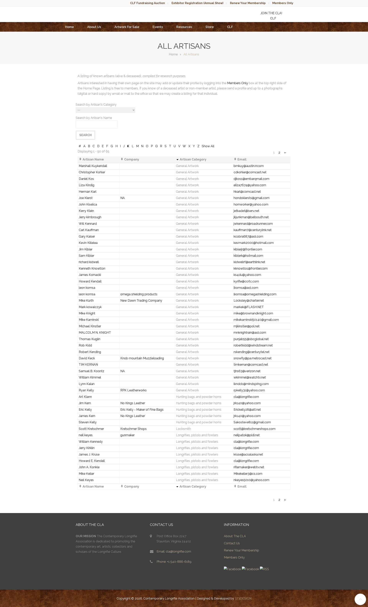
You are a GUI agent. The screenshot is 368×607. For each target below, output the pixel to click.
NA (122, 198)
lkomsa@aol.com (246, 288)
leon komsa (87, 288)
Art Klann (85, 397)
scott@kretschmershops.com (254, 429)
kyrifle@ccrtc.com (246, 281)
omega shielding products (138, 294)
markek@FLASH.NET (249, 307)
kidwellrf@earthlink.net (249, 262)
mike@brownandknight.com (253, 313)
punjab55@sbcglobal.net (251, 339)
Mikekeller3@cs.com (248, 473)
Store (209, 27)
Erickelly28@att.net (247, 409)
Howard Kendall (90, 281)
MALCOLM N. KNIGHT (95, 332)
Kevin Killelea (88, 243)
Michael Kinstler (90, 326)
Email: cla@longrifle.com (174, 551)
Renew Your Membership (248, 3)
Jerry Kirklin (86, 448)
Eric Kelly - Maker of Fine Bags (141, 409)
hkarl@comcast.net (247, 191)
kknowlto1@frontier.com (251, 268)
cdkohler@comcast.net (250, 172)
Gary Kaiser (87, 236)
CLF (230, 27)
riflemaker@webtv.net (249, 467)
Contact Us (232, 543)
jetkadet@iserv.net (246, 211)
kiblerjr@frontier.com (248, 249)
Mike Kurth (86, 300)
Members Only (282, 3)
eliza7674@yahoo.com (250, 185)
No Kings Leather (132, 403)
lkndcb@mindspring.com (251, 384)
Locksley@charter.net (249, 300)
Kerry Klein (86, 211)
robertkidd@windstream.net (253, 345)
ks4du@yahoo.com (247, 275)
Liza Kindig (86, 185)
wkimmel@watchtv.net (250, 377)
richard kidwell (89, 262)
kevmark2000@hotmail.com (254, 243)
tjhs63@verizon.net (247, 371)
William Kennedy (91, 441)
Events (158, 27)
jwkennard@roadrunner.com (253, 223)
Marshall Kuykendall (93, 166)
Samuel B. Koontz (91, 371)
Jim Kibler (85, 249)
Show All (208, 146)
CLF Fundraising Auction (147, 3)
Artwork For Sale (126, 27)
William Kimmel (90, 377)
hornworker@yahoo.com (251, 204)
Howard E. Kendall (92, 461)
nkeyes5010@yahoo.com (251, 480)
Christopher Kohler (92, 172)
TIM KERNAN (88, 364)
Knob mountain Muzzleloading (142, 358)
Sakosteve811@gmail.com (252, 422)
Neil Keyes (86, 480)
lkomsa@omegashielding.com (255, 294)
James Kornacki (90, 275)
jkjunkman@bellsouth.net (251, 217)
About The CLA (235, 536)
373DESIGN (243, 598)
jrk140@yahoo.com (247, 403)
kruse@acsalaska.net (248, 454)
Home (69, 27)
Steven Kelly (88, 422)
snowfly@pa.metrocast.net (253, 358)
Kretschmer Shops (133, 429)
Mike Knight (87, 313)
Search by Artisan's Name (94, 118)
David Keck (87, 358)
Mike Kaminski (89, 320)
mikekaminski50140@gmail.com (256, 320)
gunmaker (127, 435)
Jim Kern (85, 403)
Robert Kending (90, 352)
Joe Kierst (86, 198)
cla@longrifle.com (246, 397)
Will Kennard (88, 223)
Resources (184, 27)
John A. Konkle (89, 467)
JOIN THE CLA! (271, 13)
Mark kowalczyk (90, 307)
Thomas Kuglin (89, 339)
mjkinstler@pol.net (247, 326)
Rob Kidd (85, 345)
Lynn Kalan (86, 384)
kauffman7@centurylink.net (253, 230)
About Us (94, 27)
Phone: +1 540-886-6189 (174, 561)
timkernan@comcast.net (251, 364)
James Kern (87, 416)
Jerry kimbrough (90, 217)
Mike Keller (86, 473)
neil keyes (86, 435)
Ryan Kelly (86, 390)
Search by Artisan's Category (96, 104)
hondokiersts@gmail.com (251, 198)
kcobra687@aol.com (248, 236)
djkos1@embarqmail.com (251, 179)
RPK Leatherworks (133, 390)
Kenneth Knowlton (92, 268)
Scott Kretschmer (91, 429)
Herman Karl (87, 191)
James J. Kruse (89, 454)
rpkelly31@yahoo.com (249, 390)
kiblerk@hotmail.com (248, 255)
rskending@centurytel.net (251, 352)
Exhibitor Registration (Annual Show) (197, 3)
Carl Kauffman (89, 230)
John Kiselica (88, 204)
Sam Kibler (86, 255)
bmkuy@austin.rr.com (249, 166)
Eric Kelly (85, 409)
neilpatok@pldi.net (247, 435)
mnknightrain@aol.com (250, 332)
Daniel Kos (86, 179)
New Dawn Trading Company (141, 300)
